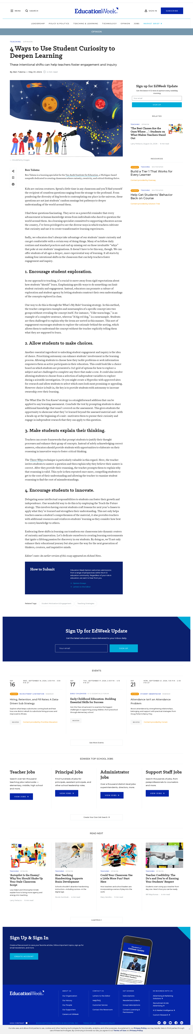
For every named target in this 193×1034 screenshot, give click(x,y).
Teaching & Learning (85, 23)
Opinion (125, 23)
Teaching (15, 42)
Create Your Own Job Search (96, 817)
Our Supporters (69, 1010)
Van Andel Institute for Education (82, 174)
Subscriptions (128, 996)
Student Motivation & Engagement (56, 603)
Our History (67, 1000)
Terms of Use (89, 1023)
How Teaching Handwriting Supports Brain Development (69, 878)
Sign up (123, 648)
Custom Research (161, 1015)
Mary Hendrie (106, 897)
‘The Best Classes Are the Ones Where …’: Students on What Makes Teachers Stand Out (148, 133)
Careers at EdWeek (70, 1014)
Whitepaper (157, 167)
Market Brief (152, 23)
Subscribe (172, 11)
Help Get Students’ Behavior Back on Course (152, 196)
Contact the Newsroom (103, 1010)
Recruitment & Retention (32, 694)
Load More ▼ (96, 920)
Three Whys (37, 460)
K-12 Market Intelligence (163, 1010)
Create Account (24, 956)
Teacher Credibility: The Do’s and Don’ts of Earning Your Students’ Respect (162, 878)
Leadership (38, 23)
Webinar (50, 694)
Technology (109, 23)
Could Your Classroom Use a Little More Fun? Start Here (116, 878)
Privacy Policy (108, 1023)
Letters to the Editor (82, 587)
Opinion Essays (79, 583)
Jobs (136, 23)
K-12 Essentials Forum (98, 694)
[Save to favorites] (13, 178)
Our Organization (69, 996)
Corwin (165, 722)
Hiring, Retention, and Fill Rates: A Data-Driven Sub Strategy (34, 701)
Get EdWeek (128, 991)
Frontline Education (49, 722)
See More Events (96, 743)
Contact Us (98, 991)
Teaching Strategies (85, 603)
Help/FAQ (97, 1000)
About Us (66, 991)
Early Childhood (78, 694)
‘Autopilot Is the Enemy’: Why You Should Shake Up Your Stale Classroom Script (26, 880)
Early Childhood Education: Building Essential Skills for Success (93, 700)
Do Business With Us (163, 991)
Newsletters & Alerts (131, 1000)
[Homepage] (96, 11)
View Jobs (20, 797)
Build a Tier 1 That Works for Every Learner (151, 173)
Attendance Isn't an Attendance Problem (151, 701)
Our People (67, 1005)
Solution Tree (154, 204)
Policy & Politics (59, 23)
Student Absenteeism (150, 694)
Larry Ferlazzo (137, 144)
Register (15, 722)
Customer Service (100, 1005)
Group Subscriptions (131, 1005)
